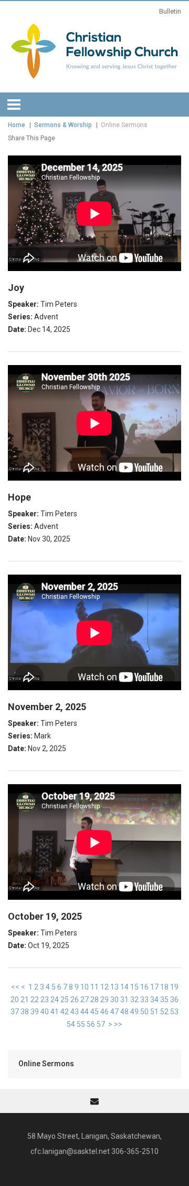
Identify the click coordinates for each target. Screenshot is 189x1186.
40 (44, 1011)
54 (71, 1024)
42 (64, 1011)
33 (144, 999)
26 (74, 999)
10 (84, 987)
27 (84, 999)
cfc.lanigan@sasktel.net (70, 1151)
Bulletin (170, 11)
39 (34, 1011)
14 (124, 987)
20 (14, 999)
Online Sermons (46, 1063)
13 (114, 987)
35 (164, 999)
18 (164, 987)
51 (154, 1011)
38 (24, 1011)
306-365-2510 (135, 1151)
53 (174, 1011)
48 (124, 1011)
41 (54, 1011)
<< (15, 987)
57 (101, 1024)
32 (134, 999)
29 (104, 999)
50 (144, 1011)
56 (91, 1024)
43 (74, 1011)
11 (94, 987)
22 (34, 999)
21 (24, 999)
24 (54, 999)
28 (94, 999)
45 (94, 1011)
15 (134, 987)
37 (14, 1011)
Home (16, 125)
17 (154, 987)
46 (104, 1011)
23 (44, 999)
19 (174, 987)
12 (104, 987)
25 (64, 999)
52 (164, 1011)
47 (114, 1011)
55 (81, 1024)
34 (154, 999)
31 (124, 999)
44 (84, 1011)
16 (144, 987)
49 (134, 1011)
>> (118, 1024)
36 (174, 999)
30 (114, 999)
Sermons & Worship (63, 125)
